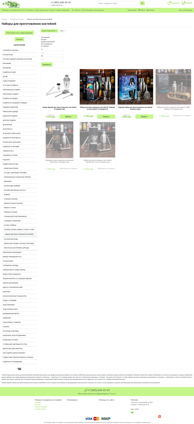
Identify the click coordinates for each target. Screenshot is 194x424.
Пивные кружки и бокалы (13, 203)
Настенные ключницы (11, 331)
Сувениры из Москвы (10, 50)
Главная (4, 19)
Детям (5, 76)
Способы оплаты (40, 409)
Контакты (151, 10)
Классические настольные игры (14, 296)
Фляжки (7, 194)
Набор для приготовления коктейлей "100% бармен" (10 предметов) (173, 108)
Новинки (19, 39)
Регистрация (188, 10)
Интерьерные (7, 125)
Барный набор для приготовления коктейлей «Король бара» (135, 108)
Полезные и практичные (11, 133)
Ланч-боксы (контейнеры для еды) (16, 248)
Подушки (6, 160)
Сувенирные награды (10, 265)
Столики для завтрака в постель (15, 344)
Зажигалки (7, 318)
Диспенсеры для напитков (12, 348)
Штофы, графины (10, 225)
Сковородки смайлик (12, 186)
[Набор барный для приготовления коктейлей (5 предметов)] (59, 86)
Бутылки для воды (11, 239)
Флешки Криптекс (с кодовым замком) (17, 278)
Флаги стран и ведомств (12, 274)
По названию (45, 37)
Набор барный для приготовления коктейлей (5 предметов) (59, 108)
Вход (181, 10)
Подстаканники (9, 305)
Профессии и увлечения (11, 142)
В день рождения (9, 81)
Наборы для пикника (10, 283)
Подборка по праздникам (12, 362)
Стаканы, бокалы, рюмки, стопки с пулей (19, 229)
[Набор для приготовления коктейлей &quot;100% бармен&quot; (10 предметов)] (173, 87)
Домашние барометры (11, 313)
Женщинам (7, 68)
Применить (47, 64)
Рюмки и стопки (10, 208)
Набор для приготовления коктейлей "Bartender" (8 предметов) (59, 161)
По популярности (46, 44)
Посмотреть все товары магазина (19, 33)
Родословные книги (10, 309)
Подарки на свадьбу (10, 98)
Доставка (133, 10)
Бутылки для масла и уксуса (14, 190)
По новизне (45, 46)
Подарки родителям (10, 107)
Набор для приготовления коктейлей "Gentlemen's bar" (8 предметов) (97, 161)
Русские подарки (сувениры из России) (17, 59)
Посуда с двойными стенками (15, 173)
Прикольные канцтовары (12, 252)
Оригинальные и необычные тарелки (17, 177)
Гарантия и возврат (41, 407)
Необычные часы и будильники (14, 335)
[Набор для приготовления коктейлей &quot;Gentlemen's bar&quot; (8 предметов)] (97, 139)
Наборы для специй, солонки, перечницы (19, 243)
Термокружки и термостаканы (14, 270)
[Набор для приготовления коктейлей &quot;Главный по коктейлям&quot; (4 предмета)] (97, 87)
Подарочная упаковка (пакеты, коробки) (18, 357)
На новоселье (8, 55)
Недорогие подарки (10, 116)
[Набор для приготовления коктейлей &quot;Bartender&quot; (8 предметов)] (59, 139)
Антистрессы (7, 129)
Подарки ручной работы (12, 138)
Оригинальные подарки (11, 90)
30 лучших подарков (10, 85)
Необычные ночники (10, 340)
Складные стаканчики (12, 221)
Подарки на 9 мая (9, 72)
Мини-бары (8, 181)
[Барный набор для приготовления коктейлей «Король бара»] (135, 87)
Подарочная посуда (17, 19)
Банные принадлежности (12, 257)
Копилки (6, 327)
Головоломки (8, 261)
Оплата (142, 10)
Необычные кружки (11, 168)
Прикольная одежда (10, 111)
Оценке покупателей (48, 42)
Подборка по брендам (11, 146)
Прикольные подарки (11, 94)
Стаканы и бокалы (11, 199)
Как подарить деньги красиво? (14, 353)
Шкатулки (6, 292)
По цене (43, 39)
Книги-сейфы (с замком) (12, 322)
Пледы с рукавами (9, 300)
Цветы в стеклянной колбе (12, 287)
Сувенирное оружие (10, 155)
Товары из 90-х (8, 151)
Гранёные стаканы (10, 212)
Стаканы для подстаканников (15, 216)
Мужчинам (7, 63)
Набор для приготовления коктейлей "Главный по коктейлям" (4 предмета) (97, 108)
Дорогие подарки (9, 120)
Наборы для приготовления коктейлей (19, 234)
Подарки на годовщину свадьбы (15, 103)
